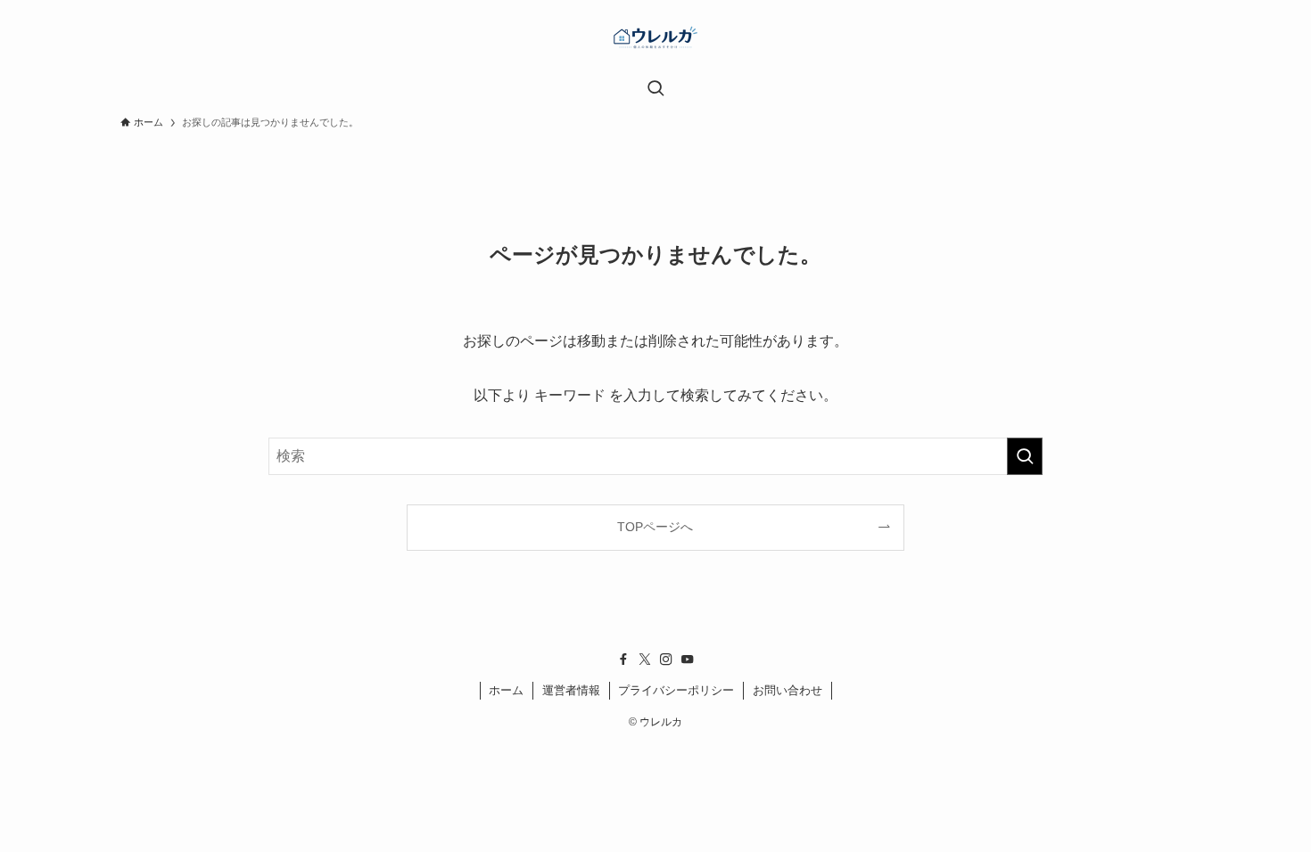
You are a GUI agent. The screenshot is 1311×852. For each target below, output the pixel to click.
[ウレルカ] (655, 41)
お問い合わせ (787, 690)
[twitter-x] (645, 659)
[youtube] (688, 659)
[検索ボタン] (655, 90)
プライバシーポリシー (676, 690)
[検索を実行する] (1025, 456)
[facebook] (623, 659)
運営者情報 (571, 690)
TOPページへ (655, 527)
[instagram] (666, 659)
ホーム (506, 690)
